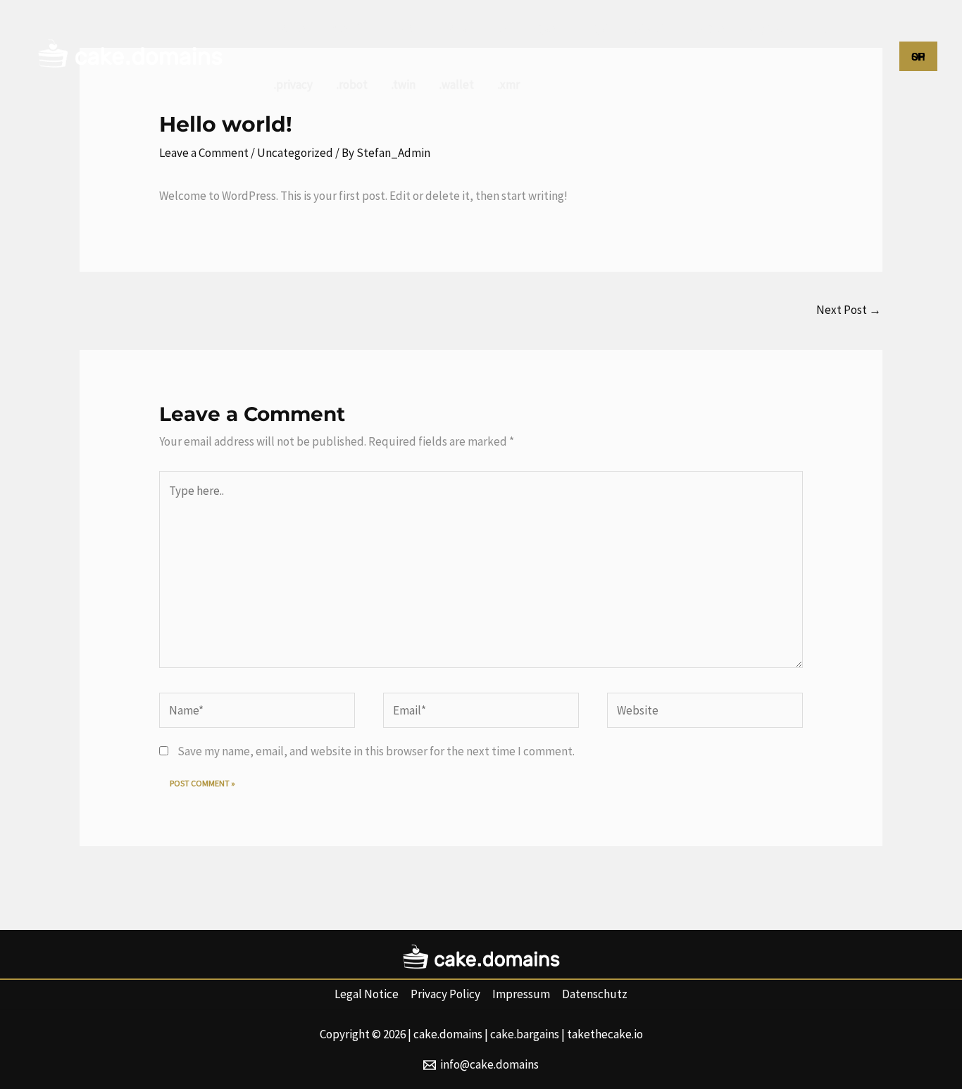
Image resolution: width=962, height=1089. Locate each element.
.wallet (456, 84)
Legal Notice (367, 994)
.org (457, 28)
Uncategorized (295, 152)
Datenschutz (594, 994)
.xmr (509, 84)
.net (501, 28)
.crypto (766, 28)
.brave (708, 28)
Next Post (848, 309)
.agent (550, 28)
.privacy (293, 84)
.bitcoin (650, 28)
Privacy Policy (445, 994)
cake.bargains (524, 1034)
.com (412, 28)
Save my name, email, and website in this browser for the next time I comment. (376, 751)
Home (289, 28)
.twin (404, 84)
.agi (598, 28)
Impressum (521, 994)
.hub (819, 28)
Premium (352, 28)
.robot (352, 84)
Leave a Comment (204, 152)
